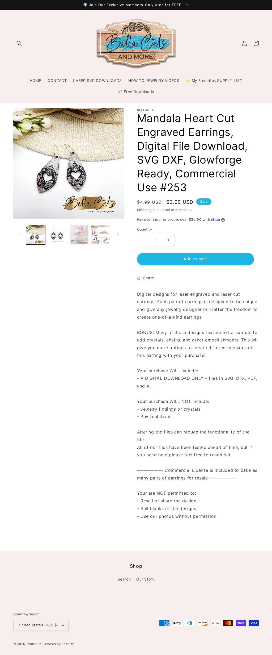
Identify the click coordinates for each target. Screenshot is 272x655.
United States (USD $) (38, 625)
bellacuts (34, 644)
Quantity (144, 229)
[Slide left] (19, 235)
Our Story (145, 579)
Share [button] (148, 278)
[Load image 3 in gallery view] (79, 234)
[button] (19, 43)
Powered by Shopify (58, 644)
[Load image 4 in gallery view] (100, 234)
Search (124, 579)
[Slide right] (118, 235)
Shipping (144, 210)
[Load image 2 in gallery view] (57, 234)
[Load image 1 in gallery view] (35, 234)
